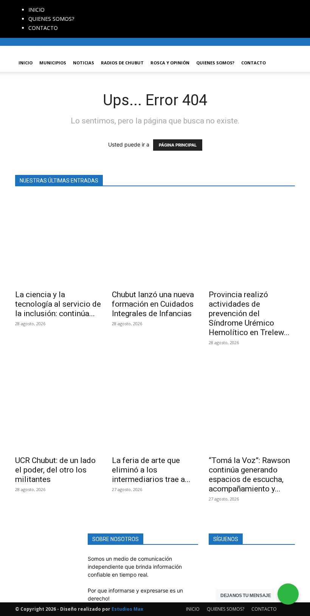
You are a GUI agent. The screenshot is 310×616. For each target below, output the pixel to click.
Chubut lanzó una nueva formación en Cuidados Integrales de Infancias (153, 304)
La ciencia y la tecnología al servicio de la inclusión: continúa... (58, 304)
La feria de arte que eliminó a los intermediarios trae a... (151, 470)
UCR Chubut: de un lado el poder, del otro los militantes (55, 470)
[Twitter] (99, 4)
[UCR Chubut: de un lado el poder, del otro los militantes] (58, 406)
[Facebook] (87, 4)
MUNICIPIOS (52, 62)
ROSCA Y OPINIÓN (169, 62)
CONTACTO (43, 27)
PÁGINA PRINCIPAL (178, 145)
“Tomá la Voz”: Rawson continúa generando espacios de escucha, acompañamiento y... (249, 474)
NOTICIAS (83, 62)
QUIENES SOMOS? (51, 18)
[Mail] (93, 4)
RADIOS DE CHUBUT (122, 62)
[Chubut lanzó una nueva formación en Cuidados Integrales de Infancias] (155, 240)
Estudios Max (127, 609)
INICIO (36, 9)
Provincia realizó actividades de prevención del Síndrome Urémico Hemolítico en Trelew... (249, 313)
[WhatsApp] (104, 4)
